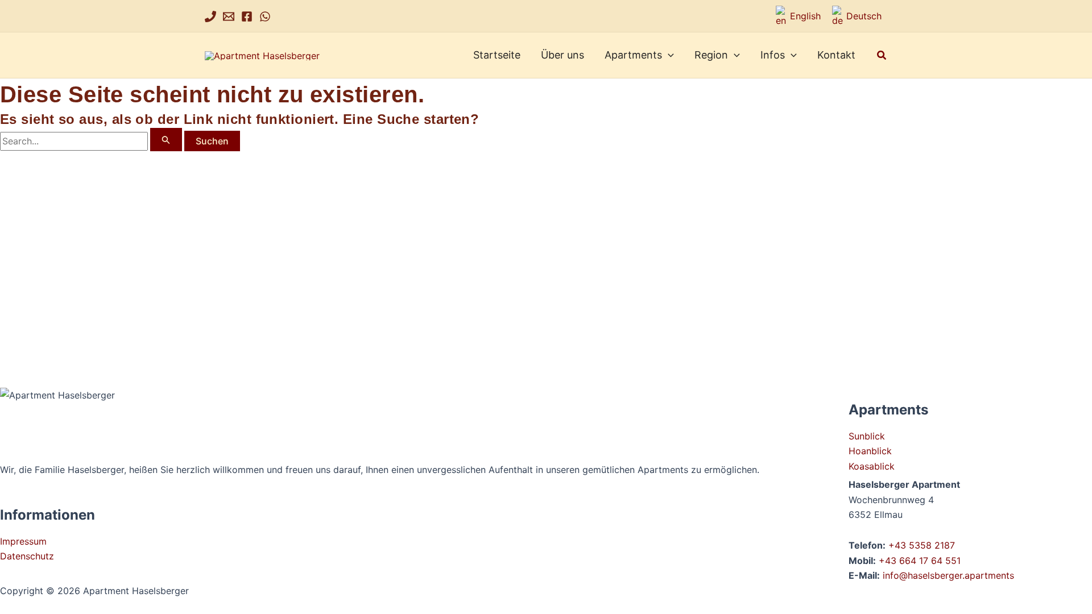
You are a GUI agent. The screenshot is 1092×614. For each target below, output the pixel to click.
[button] (668, 55)
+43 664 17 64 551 (920, 560)
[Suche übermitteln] (166, 139)
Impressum (23, 541)
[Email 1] (228, 16)
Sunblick (867, 436)
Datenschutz (27, 556)
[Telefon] (210, 16)
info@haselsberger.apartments (948, 575)
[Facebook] (247, 16)
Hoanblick (870, 451)
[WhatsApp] (265, 16)
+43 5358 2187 (921, 545)
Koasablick (872, 466)
